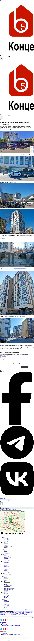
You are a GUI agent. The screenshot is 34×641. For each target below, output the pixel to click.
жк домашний (1, 612)
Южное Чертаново (7, 591)
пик (17, 613)
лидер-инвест (2, 613)
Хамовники (5, 579)
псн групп (28, 613)
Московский (6, 553)
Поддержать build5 (3, 356)
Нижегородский (6, 595)
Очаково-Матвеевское (7, 546)
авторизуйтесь (2, 498)
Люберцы (5, 551)
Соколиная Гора (6, 541)
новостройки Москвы (3, 626)
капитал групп (16, 612)
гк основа (21, 611)
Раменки (5, 547)
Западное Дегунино (7, 557)
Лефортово (5, 593)
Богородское (6, 538)
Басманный (5, 577)
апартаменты (2, 611)
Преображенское (6, 540)
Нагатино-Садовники (7, 586)
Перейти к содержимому (4, 0)
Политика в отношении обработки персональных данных (11, 625)
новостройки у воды (13, 613)
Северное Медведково (7, 571)
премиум (24, 613)
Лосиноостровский (7, 566)
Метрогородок (6, 539)
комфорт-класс (27, 612)
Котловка (5, 603)
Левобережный (6, 558)
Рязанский (5, 597)
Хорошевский (6, 560)
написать (7, 355)
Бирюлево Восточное (7, 582)
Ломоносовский (6, 604)
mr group (11, 609)
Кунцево (5, 544)
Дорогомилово (6, 543)
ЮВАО (3, 592)
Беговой (5, 555)
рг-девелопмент (2, 614)
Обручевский (6, 605)
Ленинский (5, 550)
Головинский (6, 556)
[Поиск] (0, 55)
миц (6, 613)
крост (31, 612)
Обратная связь (4, 624)
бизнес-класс (9, 611)
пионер (21, 613)
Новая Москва (4, 552)
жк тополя (8, 612)
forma (4, 609)
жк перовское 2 (5, 612)
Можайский (6, 545)
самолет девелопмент (8, 614)
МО (2, 549)
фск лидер (20, 614)
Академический (6, 600)
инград (11, 612)
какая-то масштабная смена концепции (20, 268)
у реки (17, 614)
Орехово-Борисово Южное (8, 589)
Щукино (5, 575)
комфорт (20, 612)
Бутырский (5, 564)
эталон (25, 614)
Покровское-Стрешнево (7, 574)
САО (3, 554)
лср (4, 613)
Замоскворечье (6, 578)
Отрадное (5, 569)
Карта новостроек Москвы (6, 623)
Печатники (5, 596)
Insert (9, 640)
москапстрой (8, 613)
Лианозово (5, 565)
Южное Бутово (6, 607)
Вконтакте (22, 354)
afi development (2, 609)
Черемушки (5, 606)
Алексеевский (6, 562)
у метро (15, 614)
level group (7, 609)
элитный (23, 614)
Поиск (32, 617)
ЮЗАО (3, 599)
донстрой (31, 611)
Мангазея (32, 609)
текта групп (12, 614)
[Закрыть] (1, 58)
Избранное (27, 609)
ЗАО (2, 542)
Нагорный (5, 587)
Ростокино (5, 570)
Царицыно (5, 590)
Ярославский (6, 572)
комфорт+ (23, 612)
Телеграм (18, 354)
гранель (28, 611)
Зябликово (5, 584)
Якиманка (5, 580)
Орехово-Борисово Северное (8, 588)
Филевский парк (6, 548)
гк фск (23, 611)
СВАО (3, 561)
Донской (5, 583)
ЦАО (3, 576)
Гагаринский (6, 601)
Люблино (5, 594)
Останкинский (6, 568)
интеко (13, 612)
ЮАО (3, 581)
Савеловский (6, 559)
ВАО (3, 537)
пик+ (18, 613)
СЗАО (3, 573)
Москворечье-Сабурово (7, 585)
